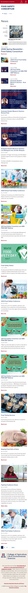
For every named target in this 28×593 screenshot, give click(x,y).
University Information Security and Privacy (14, 583)
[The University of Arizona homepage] (8, 2)
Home (5, 13)
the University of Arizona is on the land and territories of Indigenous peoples (14, 567)
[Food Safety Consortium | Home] (14, 556)
